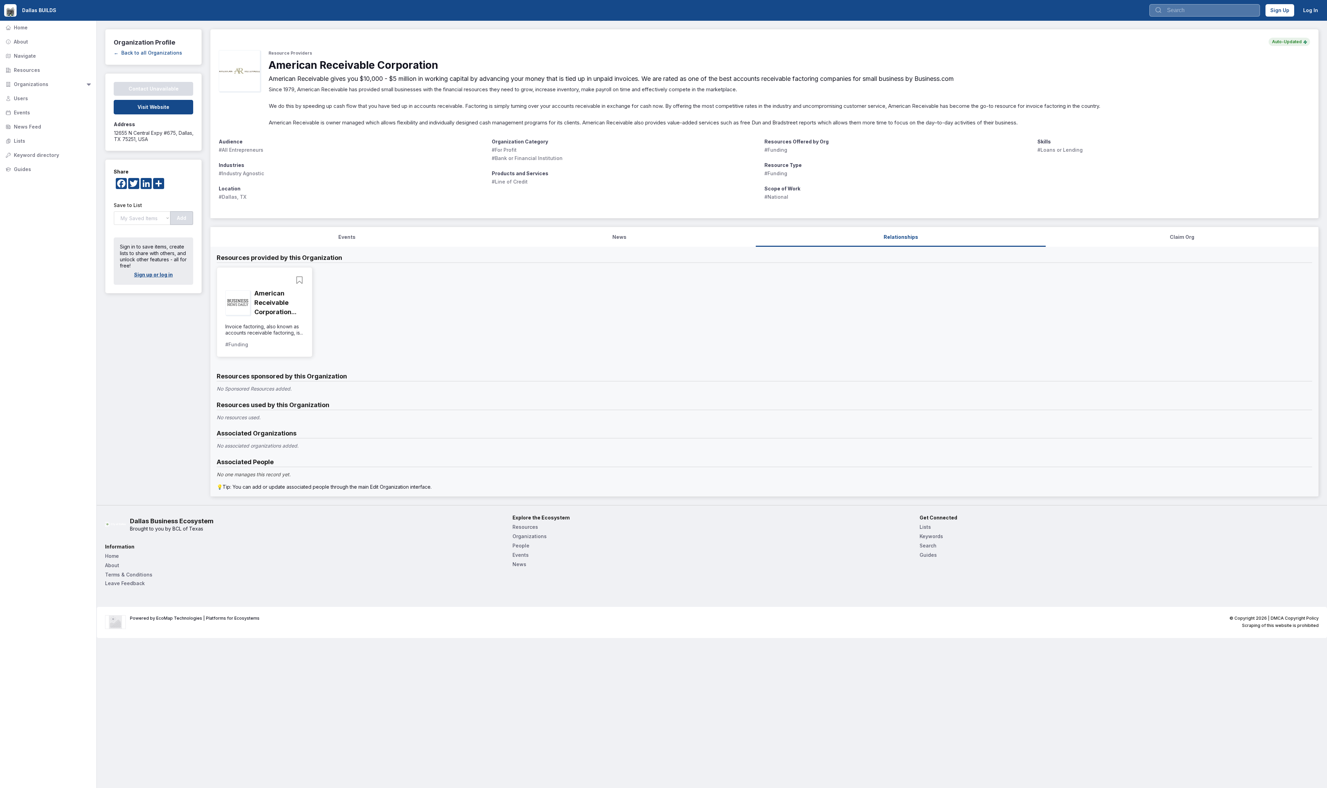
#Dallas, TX (232, 197)
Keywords (931, 536)
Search (928, 545)
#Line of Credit (510, 182)
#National (776, 197)
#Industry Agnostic (241, 173)
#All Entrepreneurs (241, 150)
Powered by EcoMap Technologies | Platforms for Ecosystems (195, 618)
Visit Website (153, 107)
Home (16, 27)
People (520, 545)
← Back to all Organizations (148, 53)
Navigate (20, 56)
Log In (1310, 10)
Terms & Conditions (128, 575)
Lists (14, 141)
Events (17, 112)
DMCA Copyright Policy (1295, 618)
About (16, 42)
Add (181, 218)
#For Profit (504, 150)
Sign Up (1279, 10)
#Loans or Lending (1060, 150)
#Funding (775, 150)
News (519, 564)
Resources (22, 70)
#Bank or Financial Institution (527, 158)
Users (16, 98)
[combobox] (1204, 10)
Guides (17, 169)
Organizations (26, 84)
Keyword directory (31, 155)
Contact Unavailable (154, 89)
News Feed (22, 127)
